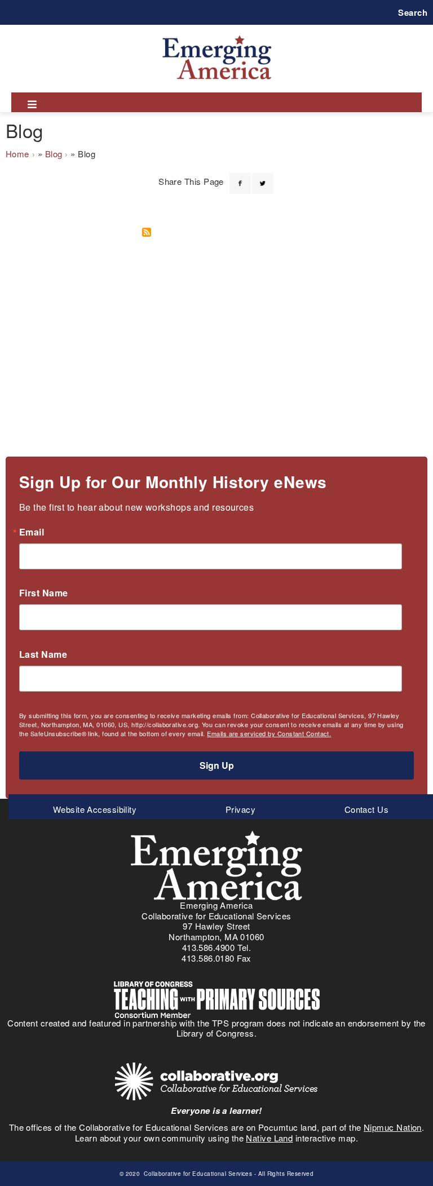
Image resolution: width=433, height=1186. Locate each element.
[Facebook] (240, 176)
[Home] (217, 35)
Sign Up (217, 765)
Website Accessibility (94, 809)
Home (17, 154)
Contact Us (366, 809)
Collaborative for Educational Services (197, 1174)
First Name (43, 593)
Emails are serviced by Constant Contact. (269, 733)
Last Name (43, 654)
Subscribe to (150, 232)
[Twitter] (262, 176)
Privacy (240, 809)
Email (31, 532)
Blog (54, 154)
